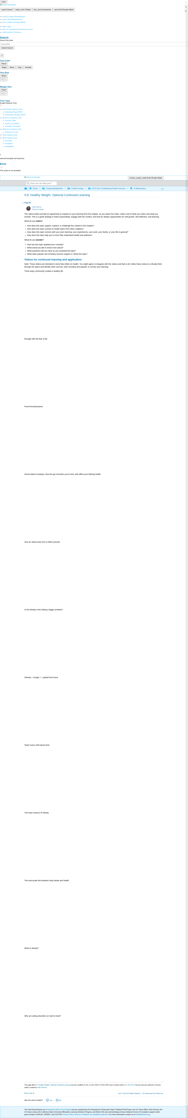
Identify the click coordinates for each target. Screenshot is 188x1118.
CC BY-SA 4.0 (130, 1085)
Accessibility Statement (99, 1114)
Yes (50, 1100)
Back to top (28, 1093)
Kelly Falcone (36, 207)
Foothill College (77, 188)
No (60, 1100)
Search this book (6, 40)
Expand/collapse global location (162, 188)
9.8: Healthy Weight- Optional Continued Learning (52, 1085)
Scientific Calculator (12, 126)
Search (28, 183)
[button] (9, 143)
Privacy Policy (67, 1114)
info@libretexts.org (142, 1114)
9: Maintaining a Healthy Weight (146, 188)
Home (35, 188)
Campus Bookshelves (54, 188)
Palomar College (38, 209)
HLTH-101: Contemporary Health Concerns (108, 188)
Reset (4, 64)
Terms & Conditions (81, 1114)
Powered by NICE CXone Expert (58, 1109)
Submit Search (7, 48)
